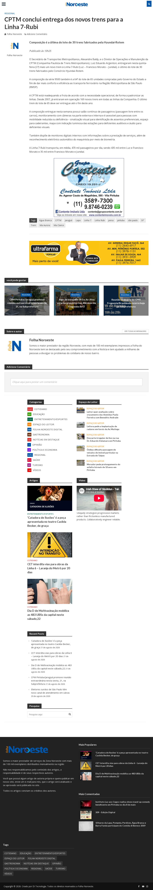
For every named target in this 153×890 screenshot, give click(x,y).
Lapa (78, 220)
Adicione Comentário (37, 34)
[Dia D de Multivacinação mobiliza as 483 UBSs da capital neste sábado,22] (49, 591)
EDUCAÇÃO (25, 853)
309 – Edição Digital (105, 812)
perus (111, 220)
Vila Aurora (45, 225)
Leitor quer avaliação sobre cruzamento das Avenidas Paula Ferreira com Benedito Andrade (102, 415)
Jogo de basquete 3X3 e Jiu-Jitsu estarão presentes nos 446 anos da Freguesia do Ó (76, 303)
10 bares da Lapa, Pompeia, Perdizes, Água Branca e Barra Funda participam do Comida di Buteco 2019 (120, 824)
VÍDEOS (8, 873)
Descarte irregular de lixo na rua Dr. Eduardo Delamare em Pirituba (104, 439)
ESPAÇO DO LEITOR (95, 408)
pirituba (120, 220)
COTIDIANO (32, 560)
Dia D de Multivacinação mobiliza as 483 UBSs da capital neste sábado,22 (48, 614)
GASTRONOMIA (12, 863)
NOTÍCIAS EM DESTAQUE (36, 863)
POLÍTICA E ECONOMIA (16, 868)
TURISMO (60, 868)
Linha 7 (87, 220)
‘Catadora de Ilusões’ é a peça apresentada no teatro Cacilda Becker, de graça (46, 521)
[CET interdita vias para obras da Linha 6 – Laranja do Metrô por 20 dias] (49, 544)
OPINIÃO (56, 863)
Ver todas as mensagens (135, 331)
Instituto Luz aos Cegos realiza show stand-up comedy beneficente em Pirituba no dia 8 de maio (122, 803)
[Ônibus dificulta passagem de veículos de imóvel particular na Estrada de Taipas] (81, 447)
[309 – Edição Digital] (85, 814)
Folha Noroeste (14, 34)
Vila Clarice (59, 225)
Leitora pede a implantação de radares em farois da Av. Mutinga (103, 427)
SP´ (142, 220)
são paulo (133, 220)
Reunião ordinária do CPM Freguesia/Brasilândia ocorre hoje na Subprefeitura (126, 303)
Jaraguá (68, 220)
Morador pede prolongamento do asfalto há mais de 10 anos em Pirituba (103, 467)
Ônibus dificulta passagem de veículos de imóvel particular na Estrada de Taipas (102, 452)
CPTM (58, 220)
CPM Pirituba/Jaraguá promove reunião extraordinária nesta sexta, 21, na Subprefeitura (27, 303)
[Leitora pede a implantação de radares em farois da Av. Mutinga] (81, 424)
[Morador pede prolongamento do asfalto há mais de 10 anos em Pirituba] (81, 462)
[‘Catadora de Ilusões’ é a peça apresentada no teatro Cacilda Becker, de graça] (49, 498)
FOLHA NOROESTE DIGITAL (41, 858)
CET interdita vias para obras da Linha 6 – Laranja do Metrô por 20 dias (48, 568)
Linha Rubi (100, 220)
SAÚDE (48, 868)
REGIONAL (9, 13)
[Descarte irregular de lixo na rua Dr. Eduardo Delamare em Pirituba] (81, 436)
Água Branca (45, 220)
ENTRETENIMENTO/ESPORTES (40, 514)
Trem (33, 225)
